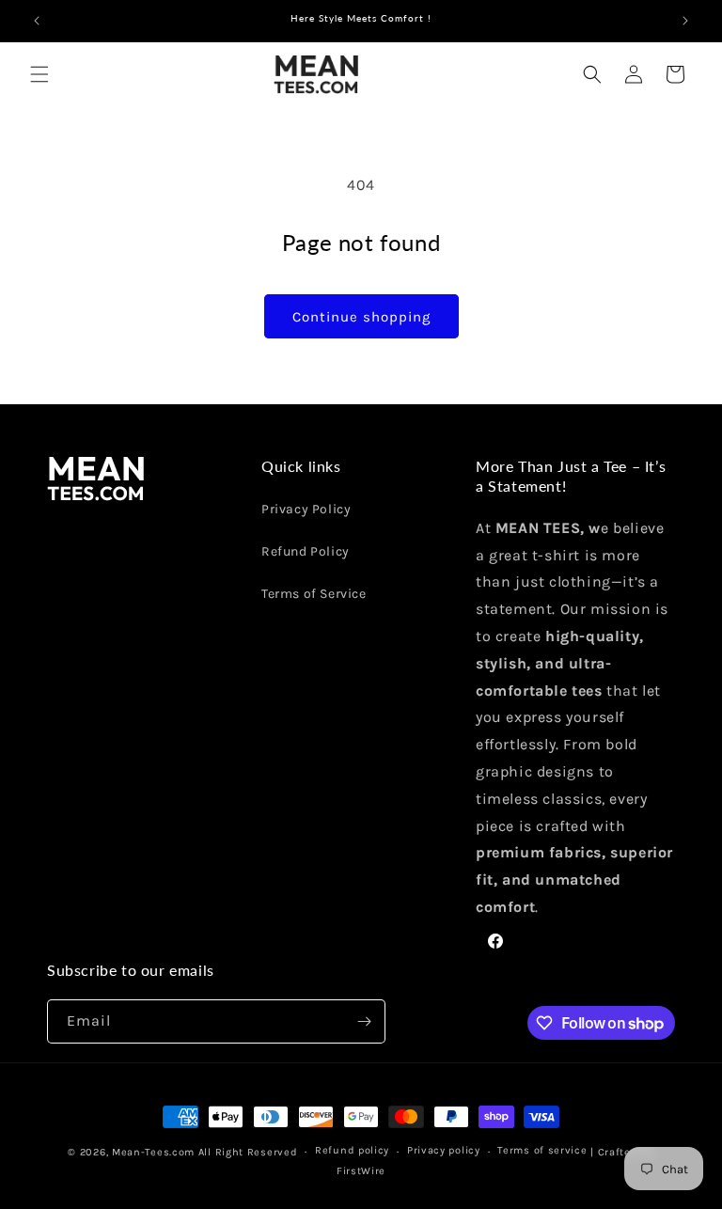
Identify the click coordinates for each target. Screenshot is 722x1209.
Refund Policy (305, 551)
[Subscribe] (364, 1021)
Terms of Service (314, 594)
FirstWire (361, 1171)
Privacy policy (443, 1150)
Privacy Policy (306, 509)
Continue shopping (361, 316)
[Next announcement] (685, 20)
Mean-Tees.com (153, 1152)
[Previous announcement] (36, 20)
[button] (39, 74)
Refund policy (352, 1150)
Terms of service (542, 1150)
